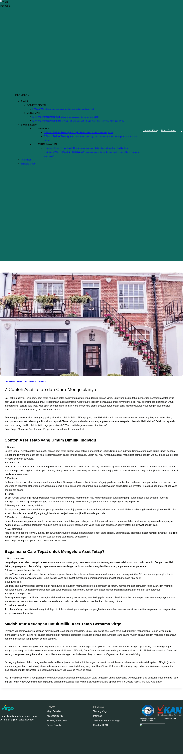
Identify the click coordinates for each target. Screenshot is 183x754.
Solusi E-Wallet (54, 725)
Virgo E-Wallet (54, 711)
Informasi (26, 159)
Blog (19, 382)
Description (30, 382)
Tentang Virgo (28, 163)
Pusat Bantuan (168, 130)
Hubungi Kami (150, 130)
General (42, 382)
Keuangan (10, 382)
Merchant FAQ (100, 725)
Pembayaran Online (57, 720)
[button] (22, 95)
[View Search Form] (180, 130)
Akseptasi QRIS (55, 716)
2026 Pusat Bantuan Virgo (106, 720)
